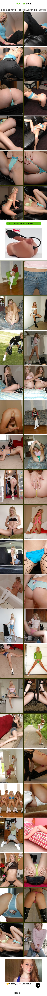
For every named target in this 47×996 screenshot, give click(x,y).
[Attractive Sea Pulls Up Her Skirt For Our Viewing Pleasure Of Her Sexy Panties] (35, 870)
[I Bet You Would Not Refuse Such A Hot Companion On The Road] (35, 730)
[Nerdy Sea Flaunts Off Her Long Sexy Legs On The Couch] (35, 417)
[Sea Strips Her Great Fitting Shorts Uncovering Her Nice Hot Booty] (35, 347)
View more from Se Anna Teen (23, 223)
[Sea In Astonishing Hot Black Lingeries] (12, 382)
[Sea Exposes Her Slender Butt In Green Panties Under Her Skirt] (35, 661)
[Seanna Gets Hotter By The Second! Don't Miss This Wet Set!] (35, 626)
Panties (23, 3)
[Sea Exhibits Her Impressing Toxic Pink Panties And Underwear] (35, 521)
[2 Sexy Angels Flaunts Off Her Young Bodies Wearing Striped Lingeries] (35, 382)
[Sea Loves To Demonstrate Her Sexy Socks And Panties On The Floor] (12, 278)
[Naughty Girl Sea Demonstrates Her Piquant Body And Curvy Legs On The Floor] (12, 835)
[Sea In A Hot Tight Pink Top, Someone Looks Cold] (35, 939)
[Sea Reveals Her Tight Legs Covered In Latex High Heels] (35, 905)
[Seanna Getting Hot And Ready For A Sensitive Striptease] (12, 521)
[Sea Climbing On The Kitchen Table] (35, 278)
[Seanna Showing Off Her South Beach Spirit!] (35, 487)
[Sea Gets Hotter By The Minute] (12, 730)
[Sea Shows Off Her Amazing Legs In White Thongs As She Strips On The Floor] (35, 312)
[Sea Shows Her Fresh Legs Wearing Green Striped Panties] (12, 765)
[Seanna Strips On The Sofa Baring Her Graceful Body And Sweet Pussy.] (12, 626)
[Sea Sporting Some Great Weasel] (12, 452)
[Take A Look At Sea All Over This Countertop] (12, 696)
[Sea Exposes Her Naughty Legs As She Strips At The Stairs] (35, 800)
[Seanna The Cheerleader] (12, 347)
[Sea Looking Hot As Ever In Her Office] (12, 939)
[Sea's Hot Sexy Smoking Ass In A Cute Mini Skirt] (35, 591)
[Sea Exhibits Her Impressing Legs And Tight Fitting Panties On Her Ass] (12, 870)
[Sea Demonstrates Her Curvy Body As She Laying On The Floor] (12, 417)
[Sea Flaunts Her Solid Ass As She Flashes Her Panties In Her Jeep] (12, 556)
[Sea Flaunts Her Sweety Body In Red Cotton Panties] (35, 765)
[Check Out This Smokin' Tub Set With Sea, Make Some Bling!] (12, 591)
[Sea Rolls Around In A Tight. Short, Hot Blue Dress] (12, 661)
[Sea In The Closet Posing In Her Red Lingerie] (12, 487)
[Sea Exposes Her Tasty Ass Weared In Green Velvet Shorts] (12, 312)
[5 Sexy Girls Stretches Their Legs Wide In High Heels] (12, 800)
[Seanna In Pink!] (35, 835)
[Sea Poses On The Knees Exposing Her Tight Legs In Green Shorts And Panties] (35, 452)
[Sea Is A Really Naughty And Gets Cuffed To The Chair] (35, 696)
